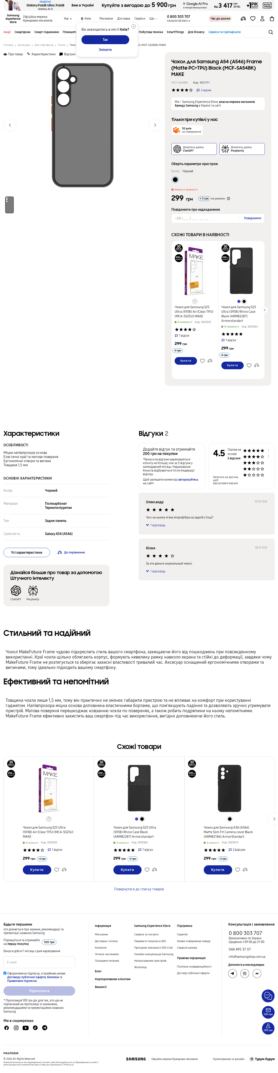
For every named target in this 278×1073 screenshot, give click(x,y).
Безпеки (53, 977)
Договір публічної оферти (193, 973)
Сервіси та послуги (146, 934)
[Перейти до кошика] (272, 18)
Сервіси (139, 18)
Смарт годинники (46, 32)
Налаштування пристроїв (150, 961)
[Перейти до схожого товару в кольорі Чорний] (244, 301)
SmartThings (175, 32)
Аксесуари (24, 45)
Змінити (105, 50)
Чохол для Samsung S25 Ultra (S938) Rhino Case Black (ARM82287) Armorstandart (134, 832)
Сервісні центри (187, 947)
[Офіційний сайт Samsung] (136, 1059)
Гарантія (182, 934)
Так (105, 40)
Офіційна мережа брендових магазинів (37, 18)
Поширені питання (107, 961)
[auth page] (262, 18)
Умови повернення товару (193, 941)
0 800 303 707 (245, 933)
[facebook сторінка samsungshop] (257, 973)
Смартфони (22, 32)
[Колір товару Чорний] (175, 179)
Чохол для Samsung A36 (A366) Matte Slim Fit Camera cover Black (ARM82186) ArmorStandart (228, 832)
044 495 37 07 (240, 949)
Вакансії (101, 987)
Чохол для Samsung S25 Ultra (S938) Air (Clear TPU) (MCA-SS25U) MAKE (194, 311)
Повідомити (252, 218)
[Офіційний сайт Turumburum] (262, 1059)
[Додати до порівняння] (243, 18)
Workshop (140, 967)
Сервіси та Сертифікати (224, 32)
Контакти (101, 947)
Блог (98, 971)
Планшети (70, 32)
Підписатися (39, 991)
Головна (8, 45)
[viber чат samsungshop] (244, 973)
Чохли (61, 45)
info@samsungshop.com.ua (247, 957)
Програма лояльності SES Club (153, 947)
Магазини (106, 18)
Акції (7, 32)
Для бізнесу (196, 32)
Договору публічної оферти (26, 977)
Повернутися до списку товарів (139, 889)
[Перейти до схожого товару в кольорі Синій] (238, 301)
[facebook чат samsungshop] (6, 1028)
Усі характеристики (26, 552)
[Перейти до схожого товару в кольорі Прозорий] (194, 301)
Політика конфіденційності (194, 966)
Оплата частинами (107, 954)
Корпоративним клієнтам (113, 979)
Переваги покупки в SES (150, 941)
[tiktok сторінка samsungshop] (35, 1028)
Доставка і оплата (106, 941)
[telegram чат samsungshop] (45, 1028)
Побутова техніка (151, 32)
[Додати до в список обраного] (252, 18)
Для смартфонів (44, 45)
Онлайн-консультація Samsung (153, 954)
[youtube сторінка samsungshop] (26, 1028)
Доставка (123, 18)
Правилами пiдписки (22, 981)
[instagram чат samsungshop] (16, 1028)
